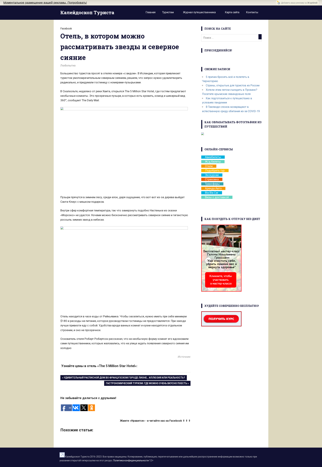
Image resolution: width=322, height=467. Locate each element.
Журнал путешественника (199, 12)
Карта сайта (232, 12)
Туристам (168, 12)
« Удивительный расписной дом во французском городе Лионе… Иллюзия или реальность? (123, 377)
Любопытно (68, 65)
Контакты (252, 12)
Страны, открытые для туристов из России (232, 85)
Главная (150, 12)
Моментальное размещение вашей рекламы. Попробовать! (45, 2)
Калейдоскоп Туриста (87, 12)
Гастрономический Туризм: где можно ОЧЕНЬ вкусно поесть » (147, 383)
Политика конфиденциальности (131, 460)
